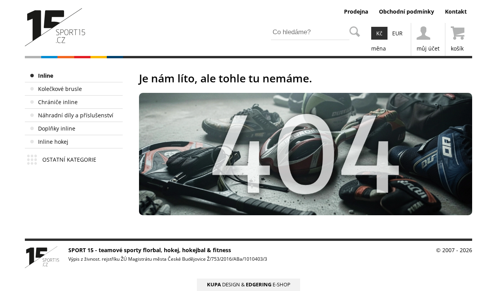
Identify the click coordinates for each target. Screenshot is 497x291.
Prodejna (356, 11)
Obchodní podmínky (406, 11)
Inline (45, 75)
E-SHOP (268, 284)
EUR (397, 33)
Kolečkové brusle (60, 88)
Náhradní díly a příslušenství (75, 115)
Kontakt (456, 11)
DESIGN (223, 284)
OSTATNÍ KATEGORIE (69, 159)
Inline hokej (53, 141)
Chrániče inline (58, 102)
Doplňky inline (56, 128)
